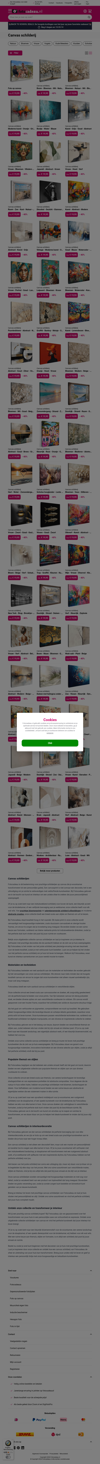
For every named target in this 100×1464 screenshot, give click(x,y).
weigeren (50, 733)
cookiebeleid (29, 731)
